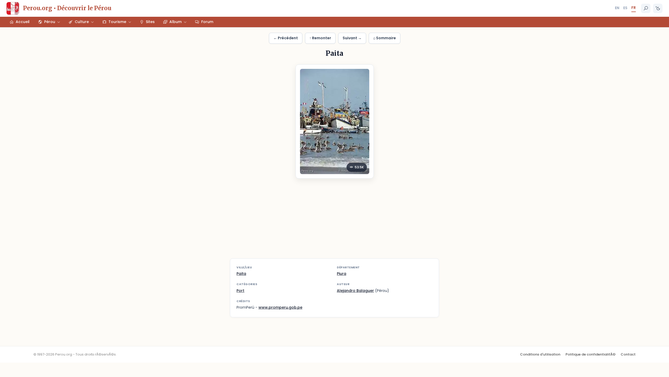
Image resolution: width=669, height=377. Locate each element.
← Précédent (285, 38)
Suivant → (352, 38)
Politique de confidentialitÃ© (590, 354)
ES (625, 7)
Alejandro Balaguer (355, 290)
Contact (628, 354)
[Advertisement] (334, 221)
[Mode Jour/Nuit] (657, 8)
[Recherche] (645, 8)
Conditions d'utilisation (540, 354)
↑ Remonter (320, 38)
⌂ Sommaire (384, 38)
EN (617, 7)
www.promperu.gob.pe (280, 307)
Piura (341, 273)
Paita (241, 273)
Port (240, 290)
